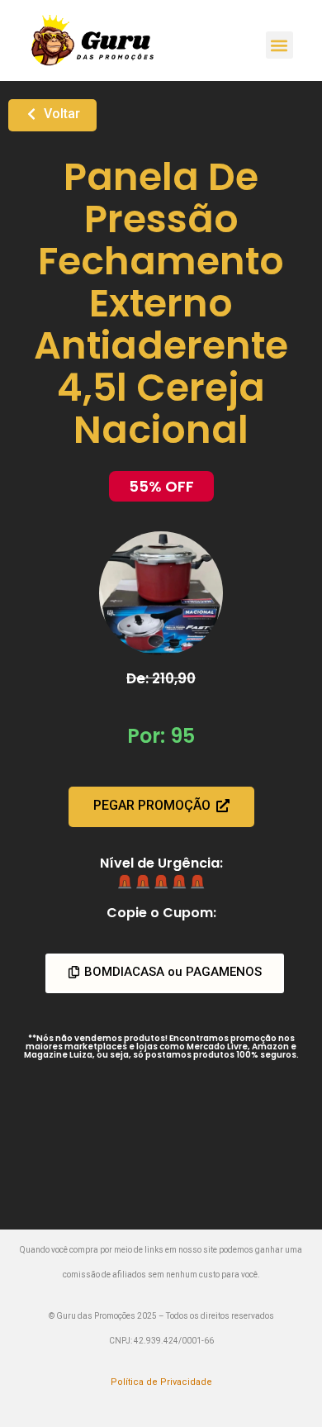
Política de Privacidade (161, 1382)
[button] (279, 45)
